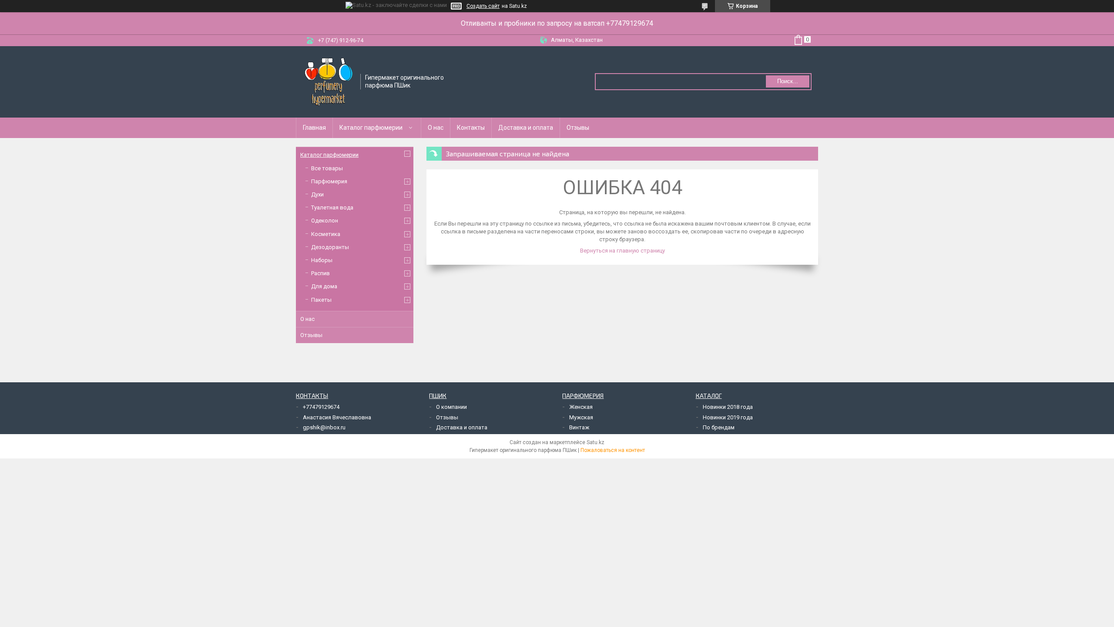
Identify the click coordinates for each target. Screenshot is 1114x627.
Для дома (324, 286)
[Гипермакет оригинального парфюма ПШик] (328, 81)
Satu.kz (595, 442)
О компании (451, 407)
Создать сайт (483, 6)
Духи (317, 194)
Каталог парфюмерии (371, 127)
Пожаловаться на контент (612, 450)
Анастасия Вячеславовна (337, 417)
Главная (314, 127)
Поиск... (787, 81)
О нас (435, 127)
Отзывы (578, 127)
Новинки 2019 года (728, 417)
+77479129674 (321, 407)
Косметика (325, 234)
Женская (581, 407)
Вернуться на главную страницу (622, 250)
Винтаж (579, 427)
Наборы (321, 260)
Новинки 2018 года (728, 407)
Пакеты (321, 300)
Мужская (581, 417)
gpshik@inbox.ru (324, 427)
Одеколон (324, 220)
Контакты (471, 127)
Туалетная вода (332, 207)
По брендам (719, 427)
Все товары (327, 168)
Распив (320, 273)
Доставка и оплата (525, 127)
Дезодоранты (330, 247)
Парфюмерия (329, 181)
